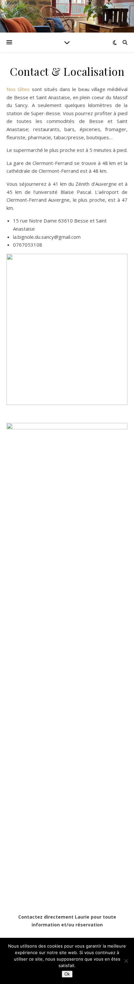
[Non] (126, 961)
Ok (67, 974)
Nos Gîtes (19, 89)
